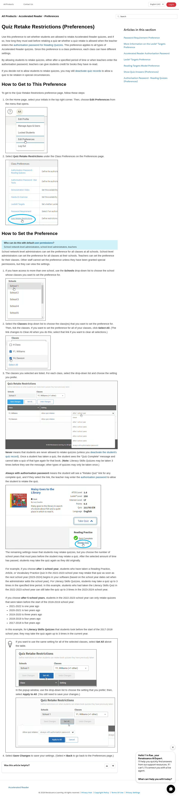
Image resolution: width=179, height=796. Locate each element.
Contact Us (28, 4)
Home (8, 4)
